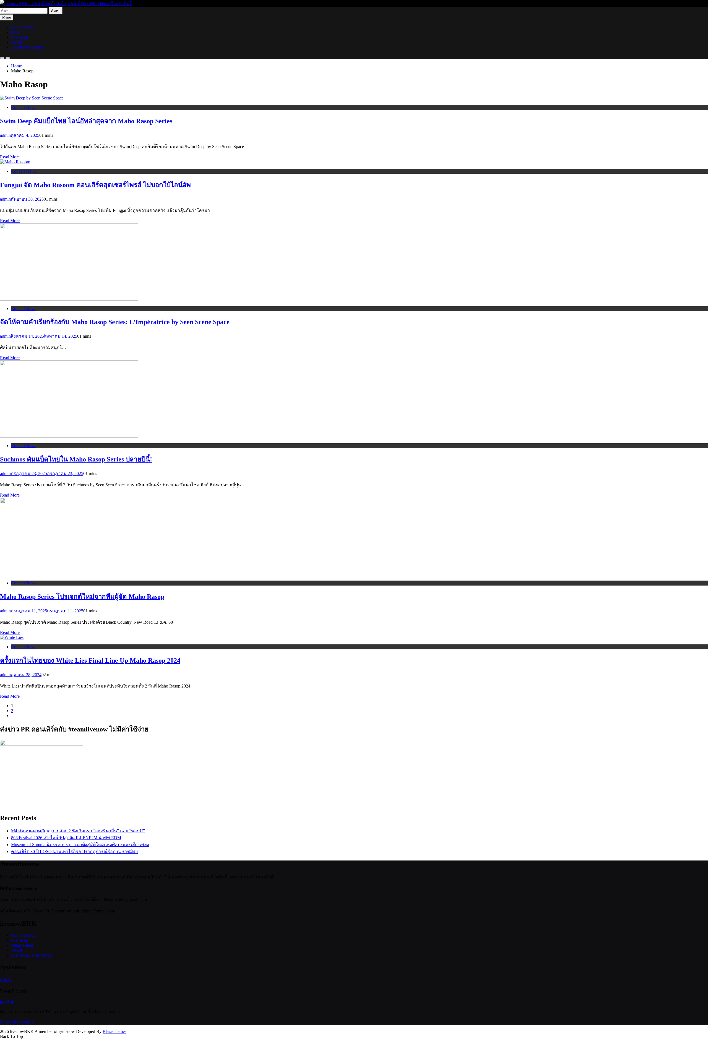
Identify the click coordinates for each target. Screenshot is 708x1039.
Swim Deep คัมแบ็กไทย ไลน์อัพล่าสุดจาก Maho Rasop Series (86, 121)
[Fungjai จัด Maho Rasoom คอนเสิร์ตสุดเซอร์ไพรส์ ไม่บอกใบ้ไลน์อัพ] (15, 161)
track (15, 32)
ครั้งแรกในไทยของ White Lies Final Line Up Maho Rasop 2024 (90, 660)
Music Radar (22, 945)
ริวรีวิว (6, 979)
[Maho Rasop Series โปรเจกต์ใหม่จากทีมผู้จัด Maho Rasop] (69, 573)
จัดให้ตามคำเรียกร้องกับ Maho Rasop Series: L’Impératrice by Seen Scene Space (115, 322)
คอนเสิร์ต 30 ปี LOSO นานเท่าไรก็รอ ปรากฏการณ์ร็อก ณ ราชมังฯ (74, 851)
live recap (19, 37)
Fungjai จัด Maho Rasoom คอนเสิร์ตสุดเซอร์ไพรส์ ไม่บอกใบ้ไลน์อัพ (95, 184)
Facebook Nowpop (17, 1022)
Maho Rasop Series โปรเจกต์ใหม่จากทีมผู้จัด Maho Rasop (82, 596)
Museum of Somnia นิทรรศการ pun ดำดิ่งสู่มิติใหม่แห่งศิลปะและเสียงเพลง (80, 844)
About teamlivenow (28, 47)
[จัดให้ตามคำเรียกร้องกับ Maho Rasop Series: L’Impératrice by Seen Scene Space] (69, 299)
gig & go (7, 1001)
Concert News (23, 27)
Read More (10, 156)
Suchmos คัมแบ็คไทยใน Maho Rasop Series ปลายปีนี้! (76, 459)
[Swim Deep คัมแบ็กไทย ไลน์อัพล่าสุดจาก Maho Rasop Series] (32, 98)
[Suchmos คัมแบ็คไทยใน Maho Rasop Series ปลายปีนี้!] (69, 436)
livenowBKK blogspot (31, 955)
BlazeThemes (114, 1031)
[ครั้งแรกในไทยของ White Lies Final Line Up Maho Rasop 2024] (12, 637)
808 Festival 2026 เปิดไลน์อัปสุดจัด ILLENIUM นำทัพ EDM (66, 837)
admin (5, 135)
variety (17, 42)
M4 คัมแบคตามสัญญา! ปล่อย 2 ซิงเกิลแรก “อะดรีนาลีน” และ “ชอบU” (78, 830)
